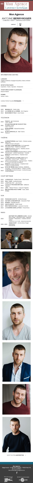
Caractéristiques (11, 101)
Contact (13, 24)
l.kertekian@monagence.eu (16, 470)
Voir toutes (15, 455)
